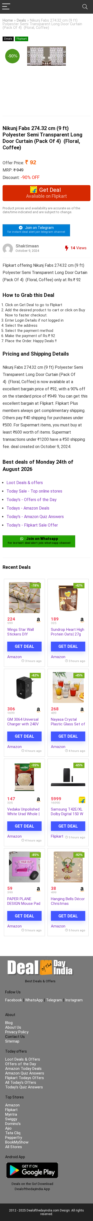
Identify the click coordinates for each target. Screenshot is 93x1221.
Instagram (73, 1000)
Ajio (8, 1128)
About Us (13, 1027)
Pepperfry (13, 1137)
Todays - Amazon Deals (27, 508)
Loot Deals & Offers (22, 1059)
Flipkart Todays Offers (24, 1078)
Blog (9, 1022)
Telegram (54, 1000)
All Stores (13, 1147)
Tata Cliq (12, 1133)
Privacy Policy (16, 1032)
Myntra (11, 1114)
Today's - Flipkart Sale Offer (32, 525)
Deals (21, 20)
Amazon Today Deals (23, 1068)
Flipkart (22, 38)
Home (8, 20)
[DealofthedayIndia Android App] (32, 1165)
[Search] (85, 7)
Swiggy (11, 1119)
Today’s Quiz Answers (24, 1087)
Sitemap (12, 1041)
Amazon (14, 657)
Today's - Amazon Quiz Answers (35, 516)
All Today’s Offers (20, 1082)
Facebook (14, 1000)
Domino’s (13, 1123)
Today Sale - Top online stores (34, 491)
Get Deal (24, 646)
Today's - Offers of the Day (31, 499)
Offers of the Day (20, 1064)
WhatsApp (34, 1000)
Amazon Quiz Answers (24, 1073)
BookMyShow (16, 1142)
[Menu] (6, 7)
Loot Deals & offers (24, 482)
